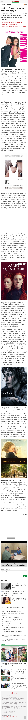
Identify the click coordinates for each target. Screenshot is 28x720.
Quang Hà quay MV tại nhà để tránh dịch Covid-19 (19, 585)
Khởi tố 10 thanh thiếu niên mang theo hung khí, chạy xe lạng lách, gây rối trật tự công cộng (19, 686)
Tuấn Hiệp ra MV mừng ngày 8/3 (10, 611)
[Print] (26, 13)
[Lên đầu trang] (25, 717)
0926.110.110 (8, 716)
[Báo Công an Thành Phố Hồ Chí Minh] (15, 1)
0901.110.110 (14, 716)
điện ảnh (9, 538)
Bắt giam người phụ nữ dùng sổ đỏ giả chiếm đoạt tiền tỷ (18, 677)
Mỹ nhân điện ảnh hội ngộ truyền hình (9, 24)
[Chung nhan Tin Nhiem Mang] (8, 717)
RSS (26, 4)
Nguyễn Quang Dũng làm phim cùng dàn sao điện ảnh (13, 22)
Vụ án (3, 644)
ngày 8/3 (13, 538)
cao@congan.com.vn (9, 712)
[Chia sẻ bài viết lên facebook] (23, 13)
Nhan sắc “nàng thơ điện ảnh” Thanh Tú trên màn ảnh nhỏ (14, 26)
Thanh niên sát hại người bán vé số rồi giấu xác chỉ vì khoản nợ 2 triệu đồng (18, 671)
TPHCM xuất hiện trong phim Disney (11, 617)
